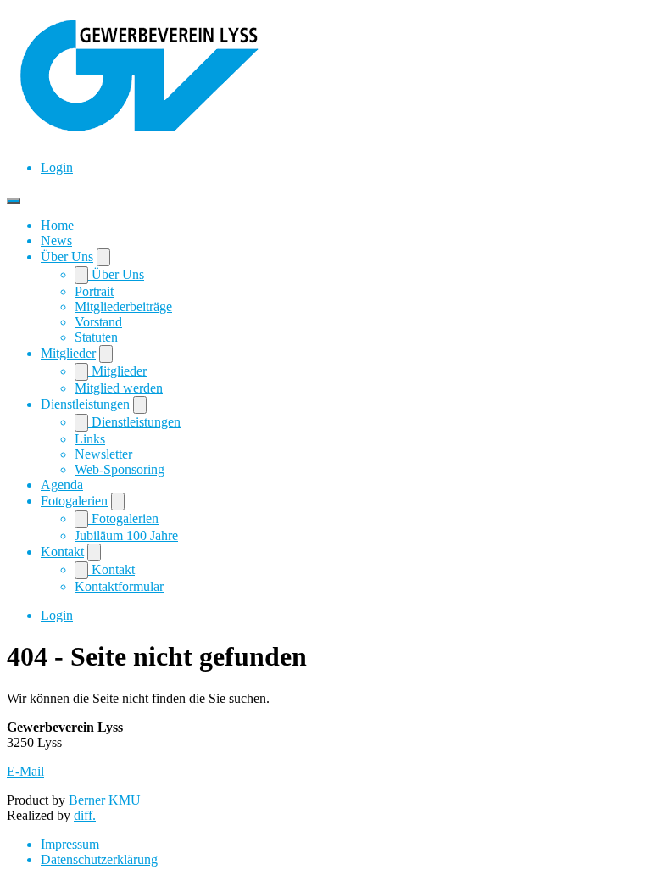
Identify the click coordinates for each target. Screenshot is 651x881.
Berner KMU (105, 800)
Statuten (96, 337)
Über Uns (67, 256)
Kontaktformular (119, 586)
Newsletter (103, 454)
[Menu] (13, 201)
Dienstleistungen (85, 404)
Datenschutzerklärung (99, 859)
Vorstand (98, 322)
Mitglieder (68, 353)
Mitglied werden (119, 388)
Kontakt (62, 551)
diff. (85, 815)
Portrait (94, 291)
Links (90, 439)
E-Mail (25, 771)
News (56, 240)
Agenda (62, 484)
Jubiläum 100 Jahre (126, 535)
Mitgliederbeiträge (123, 306)
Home (57, 225)
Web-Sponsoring (119, 469)
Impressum (70, 844)
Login (57, 167)
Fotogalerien (74, 500)
